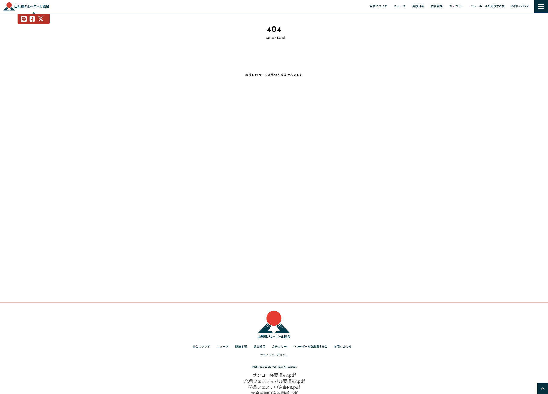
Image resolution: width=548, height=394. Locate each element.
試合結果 (437, 6)
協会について (378, 6)
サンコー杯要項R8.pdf (274, 375)
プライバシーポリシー (274, 355)
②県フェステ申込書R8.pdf (274, 387)
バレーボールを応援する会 (488, 6)
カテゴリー (456, 6)
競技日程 (418, 6)
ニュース (400, 6)
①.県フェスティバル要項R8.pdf (274, 381)
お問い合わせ (520, 6)
